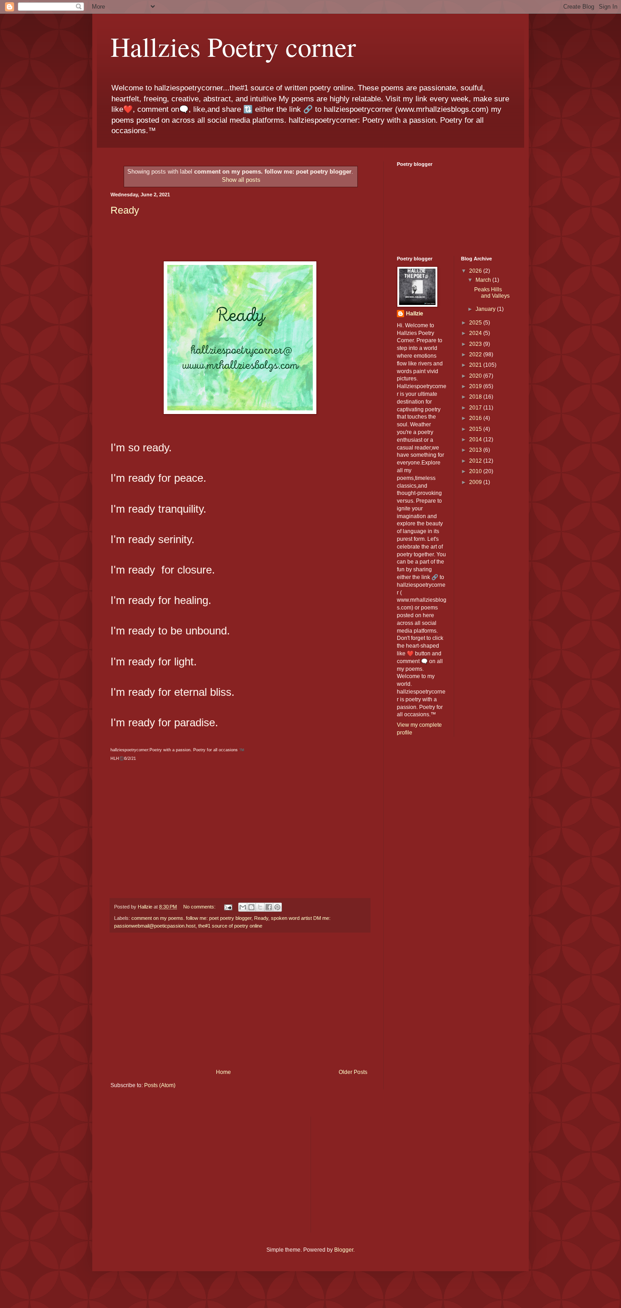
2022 (476, 354)
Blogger (343, 1250)
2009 (476, 482)
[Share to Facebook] (268, 907)
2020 (476, 376)
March (484, 280)
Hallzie (414, 313)
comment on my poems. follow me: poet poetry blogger (191, 918)
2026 (476, 271)
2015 (476, 429)
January (486, 309)
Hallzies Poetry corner (233, 46)
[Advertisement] (240, 1001)
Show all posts (241, 179)
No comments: (200, 906)
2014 (476, 439)
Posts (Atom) (159, 1085)
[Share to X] (260, 907)
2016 (476, 418)
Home (223, 1072)
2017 (476, 407)
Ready (124, 210)
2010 (476, 471)
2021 (476, 365)
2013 (476, 450)
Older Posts (353, 1072)
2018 (476, 397)
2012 (476, 461)
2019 (476, 386)
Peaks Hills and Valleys (492, 292)
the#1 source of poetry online (230, 926)
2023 (476, 344)
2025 (476, 323)
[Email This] (242, 907)
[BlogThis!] (251, 907)
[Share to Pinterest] (277, 907)
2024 (476, 333)
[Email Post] (228, 906)
